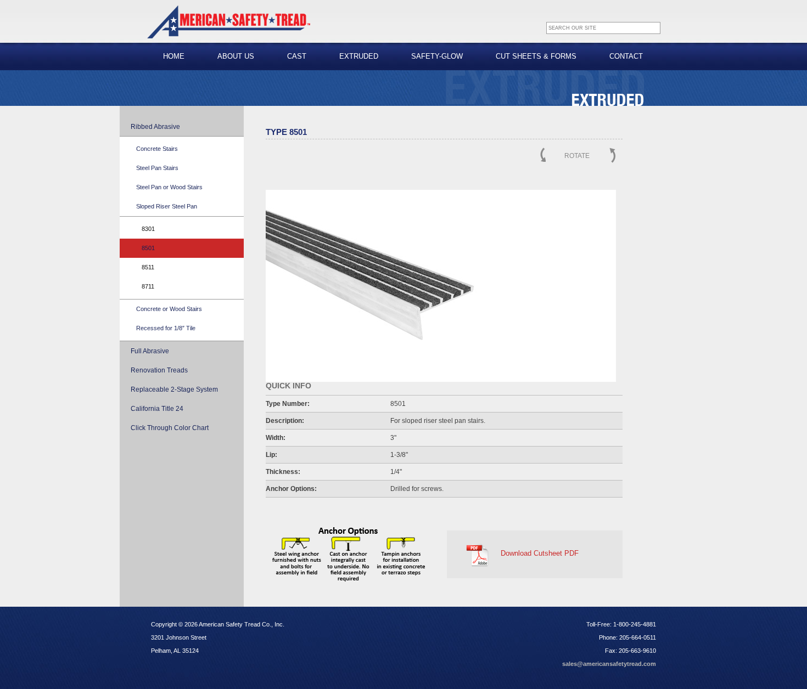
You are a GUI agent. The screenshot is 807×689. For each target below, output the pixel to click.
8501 (148, 248)
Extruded (358, 56)
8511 (148, 267)
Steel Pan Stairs (157, 168)
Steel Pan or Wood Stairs (169, 187)
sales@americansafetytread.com (609, 663)
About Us (235, 56)
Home (173, 56)
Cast (296, 56)
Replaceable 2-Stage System (174, 389)
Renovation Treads (159, 370)
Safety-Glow (437, 56)
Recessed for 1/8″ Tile (165, 328)
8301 (148, 228)
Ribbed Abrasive (155, 127)
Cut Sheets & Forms (536, 56)
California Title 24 (157, 409)
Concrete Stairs (157, 148)
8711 (148, 286)
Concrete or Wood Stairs (169, 309)
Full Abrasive (150, 351)
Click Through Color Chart (170, 428)
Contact (626, 56)
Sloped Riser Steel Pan (166, 206)
